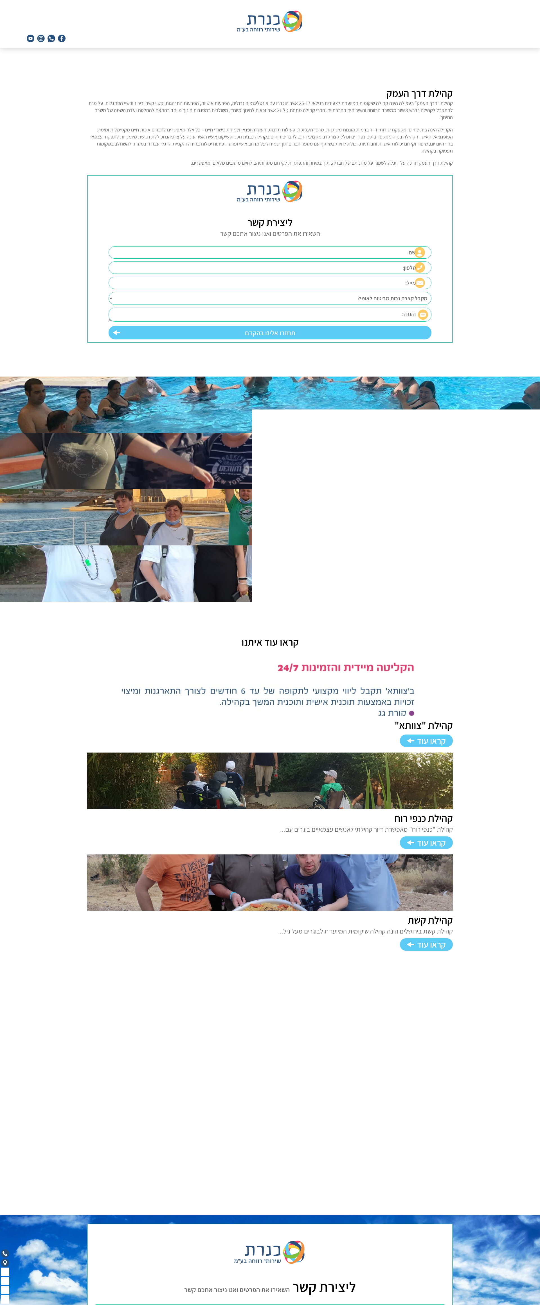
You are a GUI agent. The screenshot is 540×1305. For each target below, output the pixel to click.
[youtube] (30, 38)
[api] (51, 38)
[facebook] (62, 38)
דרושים (446, 1277)
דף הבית (444, 1246)
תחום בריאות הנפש (435, 1254)
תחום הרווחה (441, 1262)
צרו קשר (445, 1284)
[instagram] (41, 38)
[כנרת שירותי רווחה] (270, 21)
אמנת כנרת (442, 1269)
